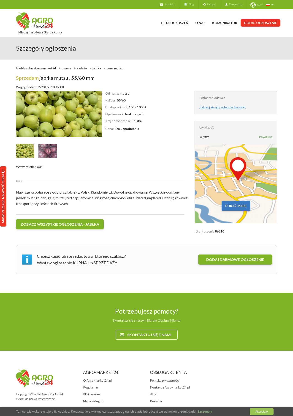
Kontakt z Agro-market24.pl (170, 387)
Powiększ (265, 137)
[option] (57, 114)
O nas (200, 23)
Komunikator (224, 23)
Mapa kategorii (93, 401)
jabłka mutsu (42, 78)
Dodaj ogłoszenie (260, 23)
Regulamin (90, 387)
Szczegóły (204, 411)
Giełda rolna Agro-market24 (36, 68)
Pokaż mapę (236, 206)
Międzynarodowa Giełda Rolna (40, 32)
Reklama (156, 401)
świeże (82, 68)
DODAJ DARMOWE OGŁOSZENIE (235, 259)
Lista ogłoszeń (174, 23)
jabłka (96, 68)
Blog (190, 4)
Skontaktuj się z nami (149, 334)
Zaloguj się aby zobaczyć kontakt (222, 107)
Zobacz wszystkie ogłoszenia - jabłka (60, 224)
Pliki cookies (91, 394)
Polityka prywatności (164, 380)
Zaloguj (210, 4)
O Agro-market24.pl (97, 380)
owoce (66, 68)
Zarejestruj (235, 4)
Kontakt (170, 4)
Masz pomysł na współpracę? (3, 196)
